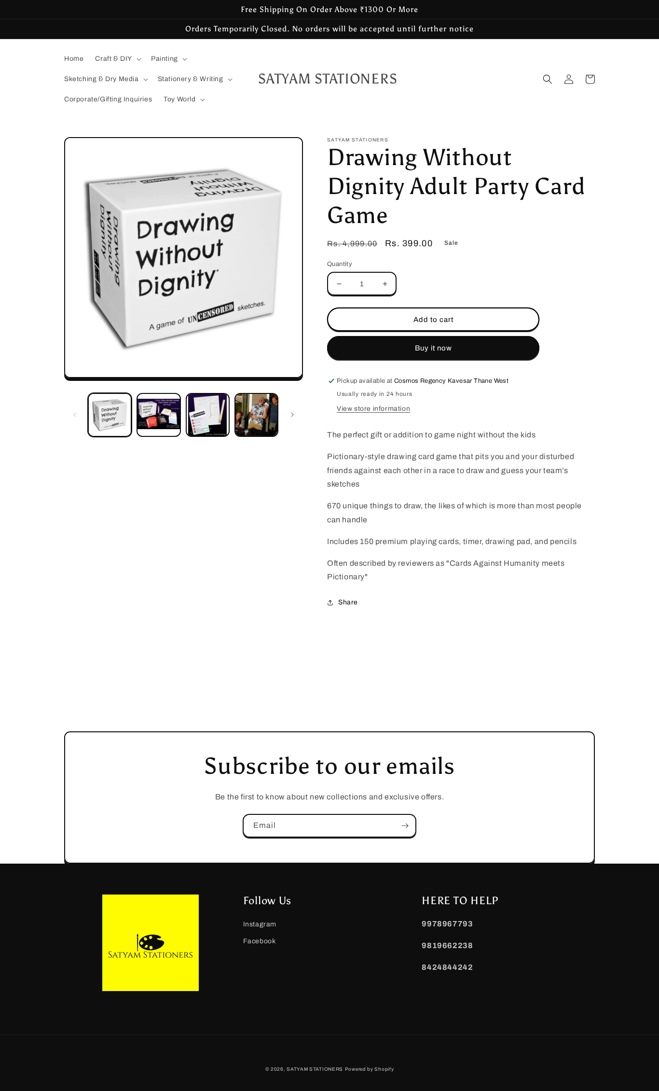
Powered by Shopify (369, 1069)
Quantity (339, 264)
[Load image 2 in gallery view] (158, 415)
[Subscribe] (404, 826)
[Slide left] (74, 414)
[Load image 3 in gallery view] (208, 415)
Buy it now (433, 348)
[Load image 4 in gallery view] (256, 415)
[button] (117, 59)
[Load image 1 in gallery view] (110, 415)
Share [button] (348, 602)
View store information (373, 408)
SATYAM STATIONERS (315, 1069)
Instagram (259, 924)
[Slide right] (292, 414)
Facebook (259, 941)
